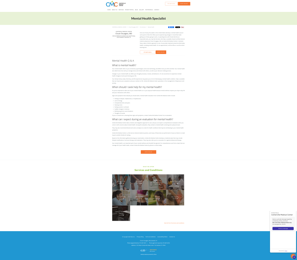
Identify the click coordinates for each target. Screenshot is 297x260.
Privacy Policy (140, 236)
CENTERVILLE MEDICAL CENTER (119, 27)
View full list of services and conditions (174, 223)
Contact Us (172, 236)
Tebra (155, 254)
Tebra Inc (132, 236)
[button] (184, 3)
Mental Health (151, 27)
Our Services (143, 27)
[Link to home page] (113, 3)
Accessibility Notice (162, 236)
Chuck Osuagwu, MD (133, 27)
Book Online (161, 52)
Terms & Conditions (150, 236)
